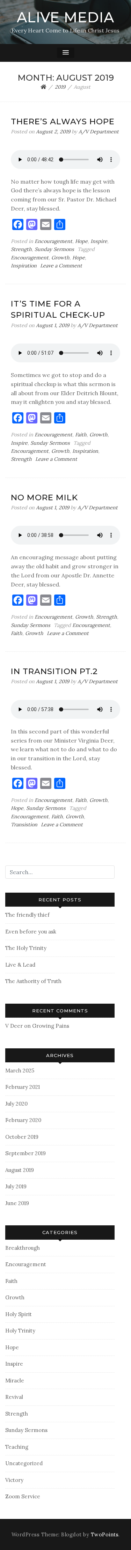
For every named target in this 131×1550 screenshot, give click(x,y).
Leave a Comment (61, 266)
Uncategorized (24, 1463)
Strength (21, 249)
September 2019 (25, 1153)
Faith (81, 434)
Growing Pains (50, 1026)
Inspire (98, 241)
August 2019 (19, 1170)
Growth (60, 257)
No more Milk (44, 497)
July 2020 (16, 1103)
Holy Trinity (20, 1330)
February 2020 (23, 1120)
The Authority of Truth (33, 981)
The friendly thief (27, 914)
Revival (14, 1397)
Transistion (24, 824)
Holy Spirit (18, 1314)
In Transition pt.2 (54, 671)
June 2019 (17, 1203)
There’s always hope (63, 121)
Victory (14, 1480)
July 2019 (16, 1186)
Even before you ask (30, 931)
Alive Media (65, 17)
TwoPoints (105, 1534)
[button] (65, 52)
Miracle (14, 1380)
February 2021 (22, 1087)
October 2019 (21, 1137)
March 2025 (19, 1070)
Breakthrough (22, 1248)
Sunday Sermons (54, 249)
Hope (81, 241)
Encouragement (53, 241)
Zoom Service (22, 1496)
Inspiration (24, 266)
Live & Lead (20, 964)
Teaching (16, 1447)
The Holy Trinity (25, 948)
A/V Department (99, 131)
